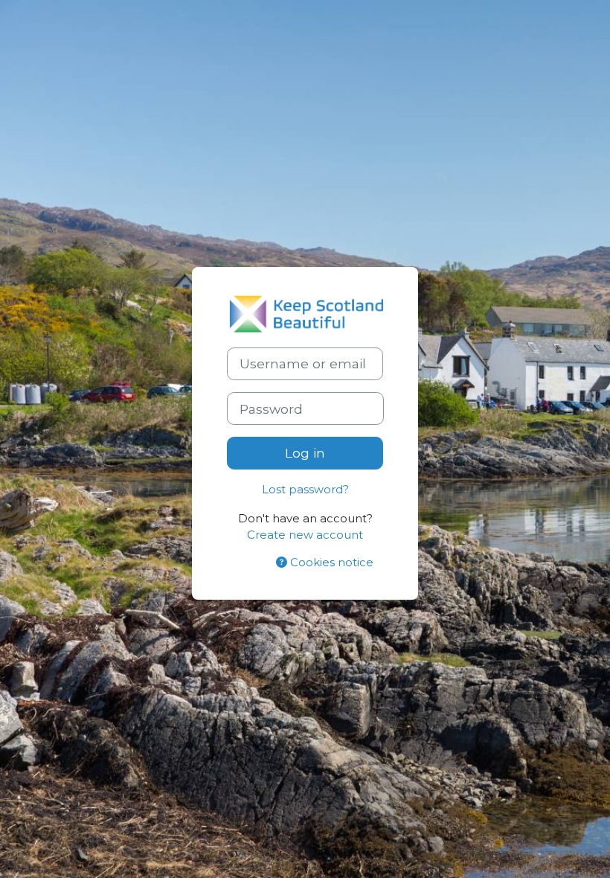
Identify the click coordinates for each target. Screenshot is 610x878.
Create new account (305, 535)
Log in (305, 453)
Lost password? (305, 489)
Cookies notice (330, 562)
